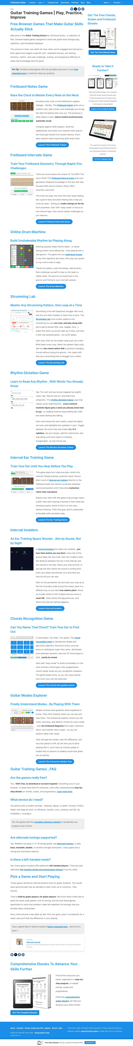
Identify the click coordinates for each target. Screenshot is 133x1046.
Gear (83, 3)
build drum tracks (73, 254)
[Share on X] (75, 9)
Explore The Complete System (103, 109)
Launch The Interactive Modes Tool (55, 761)
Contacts (19, 1028)
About (12, 1028)
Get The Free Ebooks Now (103, 52)
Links (60, 1028)
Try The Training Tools (102, 159)
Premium (75, 3)
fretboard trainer (65, 105)
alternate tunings (65, 843)
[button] (32, 2)
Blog (88, 3)
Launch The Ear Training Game (52, 520)
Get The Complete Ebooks (24, 1012)
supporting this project (89, 1031)
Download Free (90, 1042)
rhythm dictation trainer (62, 400)
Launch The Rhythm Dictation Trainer (56, 447)
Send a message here (57, 926)
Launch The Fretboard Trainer (52, 145)
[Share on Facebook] (71, 9)
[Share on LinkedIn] (79, 9)
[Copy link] (82, 9)
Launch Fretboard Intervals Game (54, 222)
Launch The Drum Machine (51, 286)
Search (54, 1028)
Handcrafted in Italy (42, 1033)
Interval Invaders (46, 549)
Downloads (65, 3)
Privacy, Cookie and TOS (34, 1028)
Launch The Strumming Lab (51, 363)
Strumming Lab (43, 319)
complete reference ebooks (47, 822)
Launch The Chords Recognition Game (56, 685)
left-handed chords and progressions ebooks (41, 869)
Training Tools (53, 3)
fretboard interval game (63, 178)
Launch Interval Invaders (50, 608)
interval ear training (58, 480)
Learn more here (64, 791)
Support (47, 1028)
